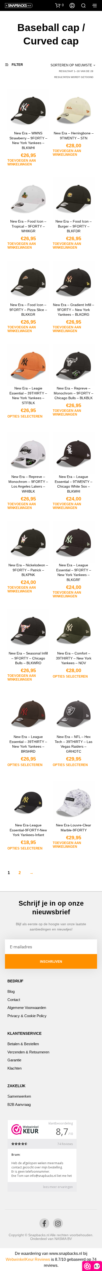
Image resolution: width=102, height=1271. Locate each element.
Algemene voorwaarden (26, 1007)
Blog (11, 991)
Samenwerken (19, 1096)
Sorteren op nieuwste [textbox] (71, 65)
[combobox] (71, 65)
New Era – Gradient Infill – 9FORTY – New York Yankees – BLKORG (73, 309)
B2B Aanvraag (19, 1104)
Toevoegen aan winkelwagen (21, 162)
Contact (13, 1000)
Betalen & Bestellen (23, 1044)
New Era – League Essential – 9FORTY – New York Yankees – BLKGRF (73, 572)
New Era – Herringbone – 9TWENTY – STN (74, 135)
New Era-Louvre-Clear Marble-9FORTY (73, 827)
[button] (59, 5)
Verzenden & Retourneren (28, 1052)
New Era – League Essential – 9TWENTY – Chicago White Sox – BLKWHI (74, 484)
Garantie (14, 1060)
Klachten (14, 1068)
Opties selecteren (24, 416)
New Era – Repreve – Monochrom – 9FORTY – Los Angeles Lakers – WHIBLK (28, 484)
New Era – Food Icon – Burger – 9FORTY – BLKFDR (74, 226)
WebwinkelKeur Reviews (28, 1259)
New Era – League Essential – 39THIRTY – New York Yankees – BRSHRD (28, 744)
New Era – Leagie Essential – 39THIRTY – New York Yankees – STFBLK (28, 395)
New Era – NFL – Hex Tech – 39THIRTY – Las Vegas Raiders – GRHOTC (74, 744)
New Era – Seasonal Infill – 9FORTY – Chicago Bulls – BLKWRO (28, 658)
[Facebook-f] (44, 1223)
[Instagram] (58, 1223)
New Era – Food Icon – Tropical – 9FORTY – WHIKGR (28, 226)
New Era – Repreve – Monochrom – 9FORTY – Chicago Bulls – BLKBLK (74, 393)
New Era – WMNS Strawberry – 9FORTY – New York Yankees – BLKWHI (28, 140)
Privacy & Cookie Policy (27, 1016)
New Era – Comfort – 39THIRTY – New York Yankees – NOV (73, 658)
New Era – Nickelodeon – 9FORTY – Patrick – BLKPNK (28, 570)
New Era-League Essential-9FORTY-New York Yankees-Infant (28, 830)
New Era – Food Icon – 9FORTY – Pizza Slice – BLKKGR (28, 309)
